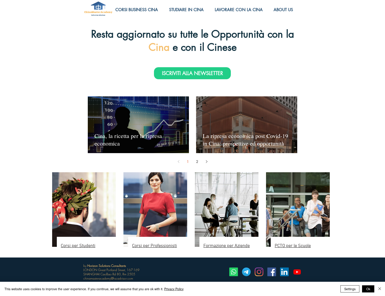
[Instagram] (259, 272)
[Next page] (207, 162)
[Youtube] (297, 272)
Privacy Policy (174, 289)
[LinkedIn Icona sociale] (284, 272)
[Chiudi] (379, 288)
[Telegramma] (246, 272)
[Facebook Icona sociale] (271, 272)
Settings (350, 289)
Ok (368, 289)
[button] (286, 9)
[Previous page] (178, 162)
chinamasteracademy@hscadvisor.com (108, 278)
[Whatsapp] (233, 272)
